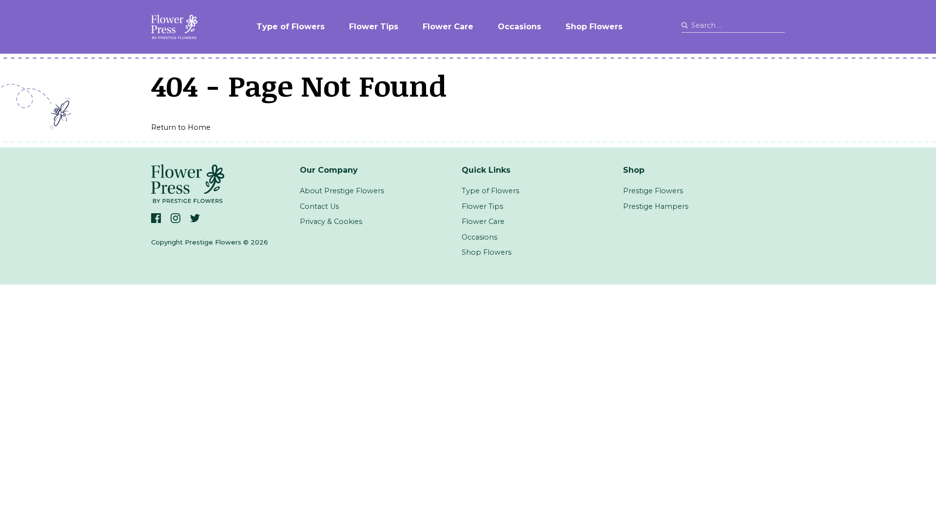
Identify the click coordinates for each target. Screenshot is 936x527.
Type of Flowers (290, 26)
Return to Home (181, 127)
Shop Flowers (594, 26)
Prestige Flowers (653, 190)
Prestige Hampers (655, 206)
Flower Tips (373, 26)
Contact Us (319, 206)
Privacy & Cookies (331, 221)
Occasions (519, 26)
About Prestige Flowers (342, 190)
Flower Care (448, 26)
